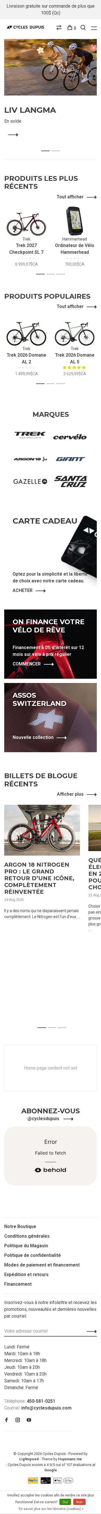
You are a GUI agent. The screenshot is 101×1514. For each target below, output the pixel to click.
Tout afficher (70, 196)
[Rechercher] (84, 28)
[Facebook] (6, 1420)
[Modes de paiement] (33, 1482)
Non (79, 1502)
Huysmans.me (70, 1459)
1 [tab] (47, 144)
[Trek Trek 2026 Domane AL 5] (75, 331)
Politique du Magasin (26, 1245)
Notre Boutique (20, 1226)
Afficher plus (70, 794)
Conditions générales (27, 1236)
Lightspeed (29, 1459)
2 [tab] (57, 144)
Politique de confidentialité (32, 1255)
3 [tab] (62, 274)
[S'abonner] (90, 1331)
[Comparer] (59, 28)
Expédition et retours (26, 1274)
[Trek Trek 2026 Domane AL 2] (26, 331)
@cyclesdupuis (43, 1118)
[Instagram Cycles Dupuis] (17, 1420)
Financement (18, 1284)
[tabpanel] (50, 88)
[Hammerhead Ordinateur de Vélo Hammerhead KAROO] (75, 221)
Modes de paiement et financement (42, 1265)
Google (50, 1470)
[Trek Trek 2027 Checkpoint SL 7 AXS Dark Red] (26, 221)
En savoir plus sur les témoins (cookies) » (51, 1509)
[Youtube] (29, 1420)
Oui (65, 1502)
